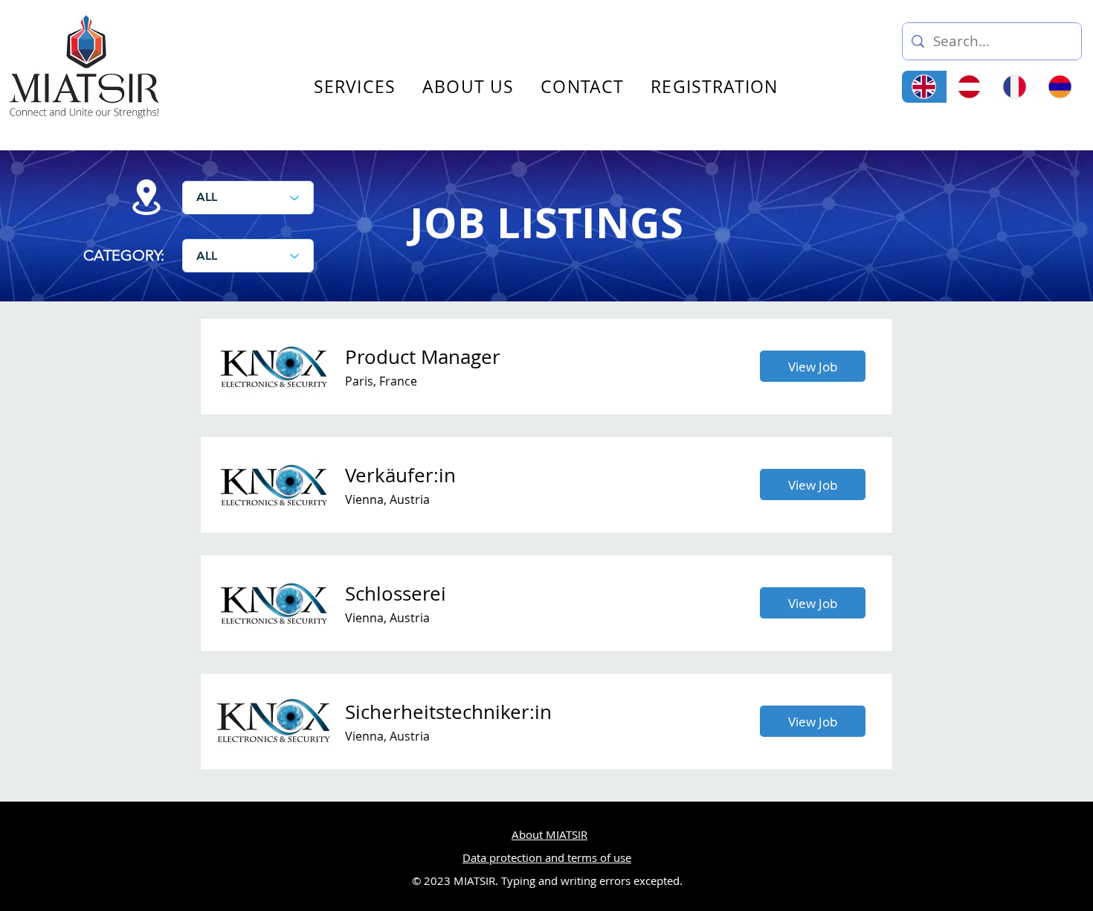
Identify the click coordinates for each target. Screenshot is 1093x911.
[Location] (146, 197)
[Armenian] (1059, 87)
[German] (969, 87)
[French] (1014, 87)
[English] (924, 87)
